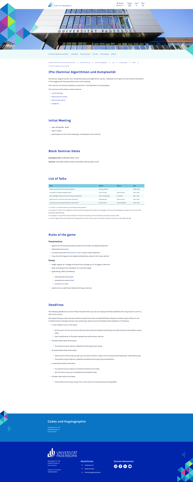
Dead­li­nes (113, 54)
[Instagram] (115, 466)
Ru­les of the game (104, 54)
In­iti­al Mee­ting (74, 54)
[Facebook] (120, 466)
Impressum (89, 465)
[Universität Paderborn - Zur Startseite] (50, 4)
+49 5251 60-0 (52, 472)
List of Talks (95, 54)
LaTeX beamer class (73, 253)
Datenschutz (89, 469)
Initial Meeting (57, 93)
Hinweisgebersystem (93, 472)
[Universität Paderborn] (96, 452)
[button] (121, 4)
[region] (96, 54)
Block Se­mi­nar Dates (85, 54)
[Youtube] (130, 466)
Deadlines (55, 104)
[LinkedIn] (125, 466)
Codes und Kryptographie (62, 5)
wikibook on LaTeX (61, 284)
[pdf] (71, 277)
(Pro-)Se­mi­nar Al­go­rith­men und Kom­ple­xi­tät (59, 54)
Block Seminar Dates (59, 97)
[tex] (72, 280)
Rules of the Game (58, 100)
